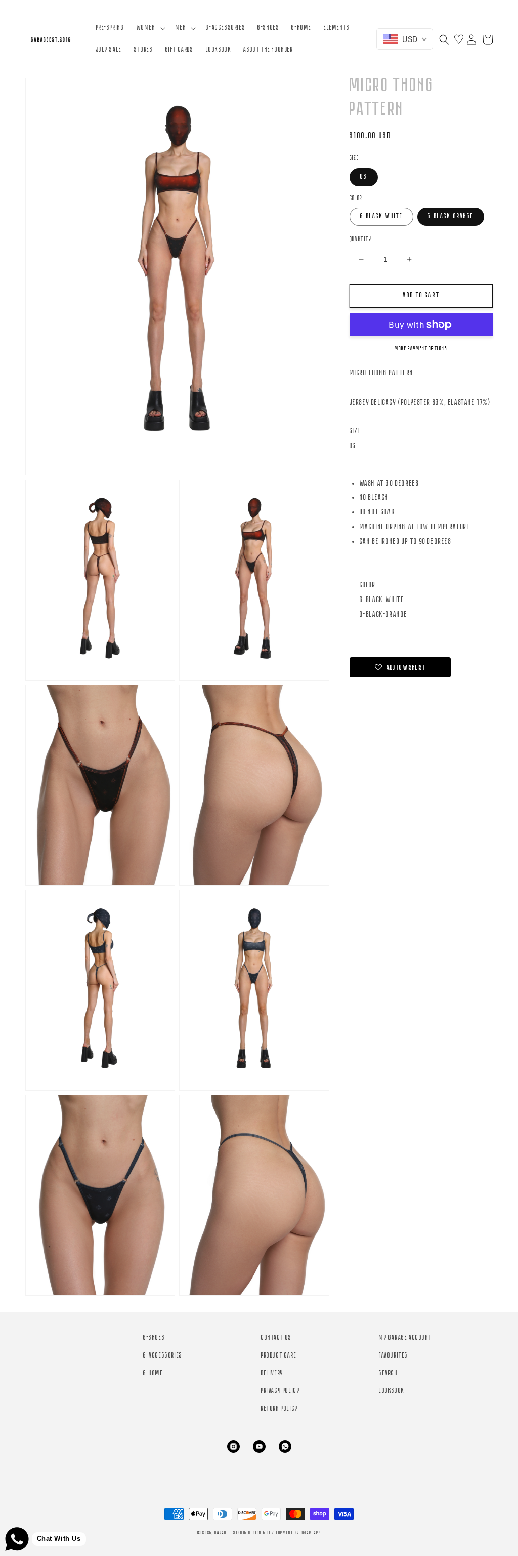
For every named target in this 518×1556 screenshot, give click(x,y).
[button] (150, 28)
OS (363, 177)
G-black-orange (450, 216)
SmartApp (311, 1533)
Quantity (361, 239)
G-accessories (163, 1356)
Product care (278, 1356)
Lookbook (392, 1391)
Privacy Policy (280, 1391)
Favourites (393, 1356)
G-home (153, 1373)
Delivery (272, 1373)
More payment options (421, 349)
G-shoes (154, 1338)
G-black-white (381, 216)
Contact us (276, 1338)
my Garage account (405, 1338)
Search (388, 1373)
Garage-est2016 (230, 1533)
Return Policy (279, 1409)
